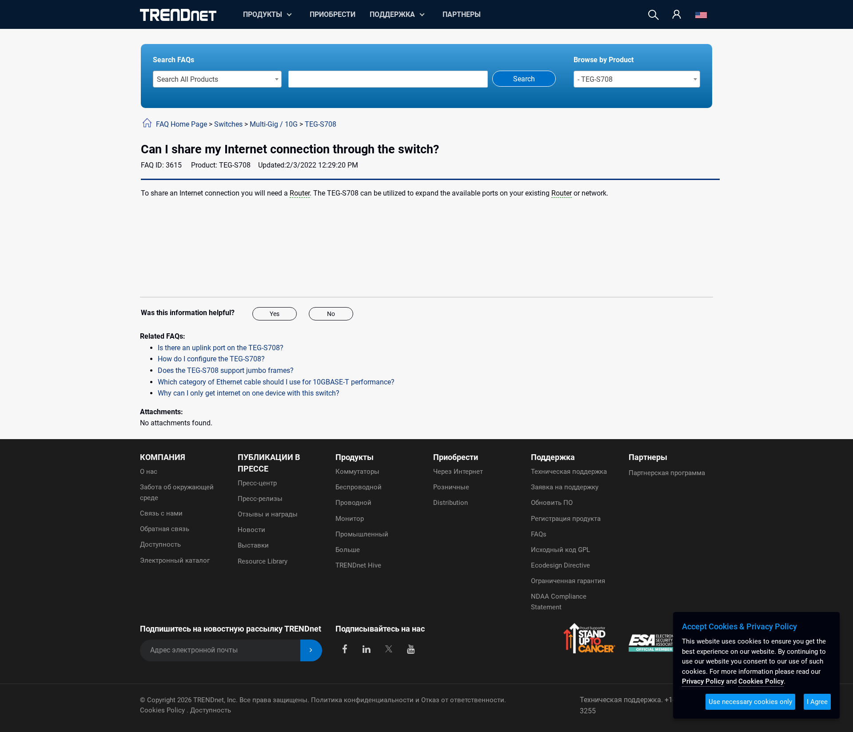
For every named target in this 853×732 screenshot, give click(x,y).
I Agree (817, 702)
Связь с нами (161, 513)
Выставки (253, 545)
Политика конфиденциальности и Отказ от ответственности (407, 700)
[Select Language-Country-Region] (701, 15)
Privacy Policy (703, 681)
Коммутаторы (357, 472)
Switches (228, 124)
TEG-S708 (320, 124)
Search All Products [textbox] (187, 79)
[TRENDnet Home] (178, 15)
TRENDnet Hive (358, 565)
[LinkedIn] (367, 649)
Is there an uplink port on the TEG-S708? (220, 348)
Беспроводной (358, 487)
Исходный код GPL (560, 550)
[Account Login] (676, 15)
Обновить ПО (552, 503)
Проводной (353, 503)
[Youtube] (411, 649)
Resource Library (262, 561)
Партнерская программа (667, 473)
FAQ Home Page (181, 124)
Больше (347, 550)
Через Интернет (458, 472)
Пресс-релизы (260, 499)
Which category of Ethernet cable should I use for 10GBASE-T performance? (276, 382)
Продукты (354, 457)
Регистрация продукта (566, 519)
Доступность (160, 544)
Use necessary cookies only (750, 702)
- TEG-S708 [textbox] (595, 79)
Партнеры (461, 14)
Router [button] (300, 193)
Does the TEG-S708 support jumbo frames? (226, 370)
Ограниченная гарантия (568, 581)
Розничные (451, 487)
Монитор (349, 519)
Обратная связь (164, 529)
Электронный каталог (175, 560)
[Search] (653, 15)
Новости (251, 530)
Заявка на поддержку (564, 487)
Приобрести (332, 14)
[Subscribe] (311, 650)
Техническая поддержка (569, 472)
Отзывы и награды (268, 514)
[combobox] (217, 79)
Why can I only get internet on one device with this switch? (248, 393)
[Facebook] (344, 649)
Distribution (450, 503)
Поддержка (392, 14)
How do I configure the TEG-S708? (211, 359)
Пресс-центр (257, 483)
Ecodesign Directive (560, 565)
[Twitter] (388, 649)
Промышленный (361, 534)
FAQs (538, 534)
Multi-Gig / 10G (274, 124)
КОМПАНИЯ (162, 457)
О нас (148, 472)
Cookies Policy (163, 710)
